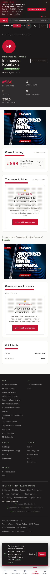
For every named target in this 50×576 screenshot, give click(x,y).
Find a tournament (9, 385)
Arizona (40, 490)
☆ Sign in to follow (39, 61)
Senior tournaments (10, 396)
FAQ (4, 476)
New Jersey (7, 498)
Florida (15, 490)
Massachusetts (20, 498)
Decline (32, 554)
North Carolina (16, 494)
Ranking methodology (11, 451)
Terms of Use (7, 524)
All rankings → (39, 153)
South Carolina (31, 494)
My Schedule (7, 437)
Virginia (32, 498)
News (29, 389)
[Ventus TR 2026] (25, 127)
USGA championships (11, 408)
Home (4, 35)
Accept (42, 554)
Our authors (31, 462)
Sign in (43, 26)
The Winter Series (9, 422)
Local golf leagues (10, 392)
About (29, 458)
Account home (32, 454)
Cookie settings (23, 528)
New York (31, 490)
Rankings (6, 447)
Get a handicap (8, 433)
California (6, 490)
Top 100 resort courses (11, 426)
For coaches (7, 458)
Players (11, 35)
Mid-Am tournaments (10, 404)
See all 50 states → (10, 501)
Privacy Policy (21, 524)
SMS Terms (34, 524)
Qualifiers (6, 429)
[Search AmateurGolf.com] (35, 26)
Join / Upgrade (33, 451)
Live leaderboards (34, 385)
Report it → (7, 240)
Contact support (8, 472)
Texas (22, 490)
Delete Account (8, 528)
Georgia (5, 494)
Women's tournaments (11, 400)
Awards (5, 454)
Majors (5, 411)
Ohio (39, 498)
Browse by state (9, 389)
